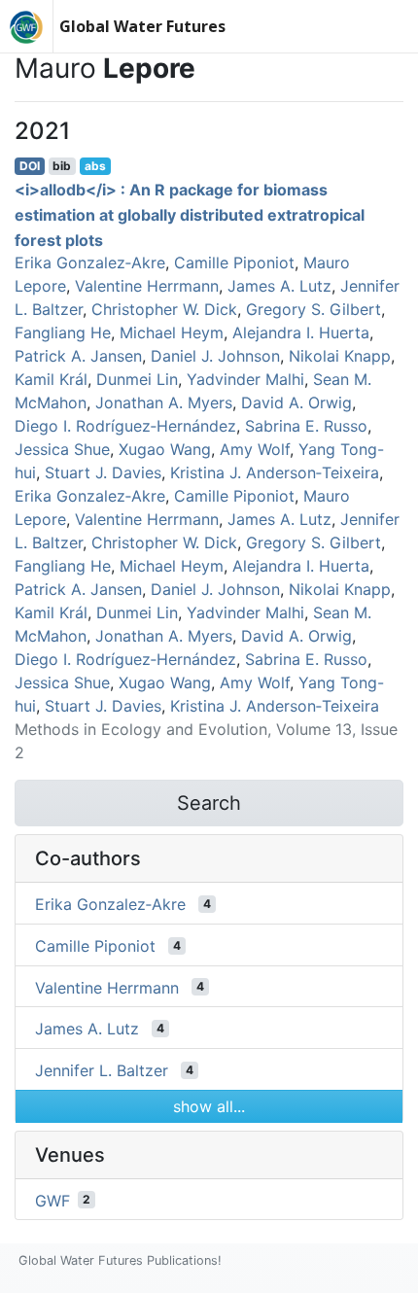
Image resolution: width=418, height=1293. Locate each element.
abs (95, 165)
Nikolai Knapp (340, 356)
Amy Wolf (255, 449)
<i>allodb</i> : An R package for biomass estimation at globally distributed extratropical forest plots (190, 214)
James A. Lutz (279, 286)
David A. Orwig (296, 402)
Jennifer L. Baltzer (101, 1070)
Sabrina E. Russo (306, 426)
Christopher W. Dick (164, 309)
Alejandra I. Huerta (300, 332)
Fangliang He (63, 332)
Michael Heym (172, 332)
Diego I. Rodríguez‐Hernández (125, 426)
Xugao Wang (165, 449)
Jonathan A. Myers (163, 402)
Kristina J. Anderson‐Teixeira (274, 472)
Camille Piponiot (234, 262)
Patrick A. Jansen (78, 356)
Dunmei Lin (137, 379)
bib (61, 165)
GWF (52, 1199)
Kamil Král (51, 379)
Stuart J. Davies (103, 472)
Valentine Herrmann (147, 286)
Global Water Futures (142, 26)
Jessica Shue (62, 449)
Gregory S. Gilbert (313, 309)
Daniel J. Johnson (215, 356)
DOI (29, 165)
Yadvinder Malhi (245, 379)
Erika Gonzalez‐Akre (90, 262)
